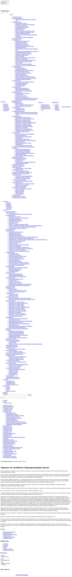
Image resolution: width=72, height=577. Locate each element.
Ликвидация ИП (19, 192)
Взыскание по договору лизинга (23, 121)
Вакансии (6, 110)
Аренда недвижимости (20, 135)
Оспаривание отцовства (21, 69)
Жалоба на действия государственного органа (26, 112)
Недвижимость (16, 132)
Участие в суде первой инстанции (23, 64)
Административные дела (19, 111)
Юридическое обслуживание (19, 158)
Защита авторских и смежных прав (23, 90)
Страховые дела (16, 107)
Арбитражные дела (45, 106)
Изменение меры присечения (22, 45)
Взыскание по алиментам (21, 127)
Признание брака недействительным (24, 70)
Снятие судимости (19, 56)
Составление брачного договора (23, 73)
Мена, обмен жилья (20, 141)
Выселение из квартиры (21, 25)
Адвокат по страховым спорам (22, 178)
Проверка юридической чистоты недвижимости (20, 326)
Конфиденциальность (8, 550)
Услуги (12, 14)
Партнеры (6, 106)
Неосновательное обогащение (22, 89)
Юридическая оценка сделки (22, 139)
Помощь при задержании (21, 59)
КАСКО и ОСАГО (19, 109)
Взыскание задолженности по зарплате (24, 81)
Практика (41, 102)
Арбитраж (15, 148)
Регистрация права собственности (23, 145)
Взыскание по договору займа (22, 120)
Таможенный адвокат (18, 157)
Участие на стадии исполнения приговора (25, 65)
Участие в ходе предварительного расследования (21, 248)
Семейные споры (17, 66)
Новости (57, 106)
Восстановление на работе (21, 83)
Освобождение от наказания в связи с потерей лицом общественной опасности (26, 52)
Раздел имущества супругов (22, 71)
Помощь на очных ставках (21, 55)
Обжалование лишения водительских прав (25, 99)
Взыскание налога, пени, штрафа (23, 168)
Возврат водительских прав (22, 97)
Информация (55, 102)
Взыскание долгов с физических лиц (24, 130)
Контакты (68, 106)
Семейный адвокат (8, 538)
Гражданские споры (17, 182)
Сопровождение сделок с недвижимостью (25, 140)
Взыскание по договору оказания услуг (24, 118)
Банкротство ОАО (19, 190)
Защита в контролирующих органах (24, 181)
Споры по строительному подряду (21, 173)
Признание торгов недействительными (24, 183)
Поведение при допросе (21, 42)
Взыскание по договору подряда (23, 123)
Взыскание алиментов (20, 74)
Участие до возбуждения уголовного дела (25, 60)
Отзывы (5, 546)
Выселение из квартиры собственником (25, 24)
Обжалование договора (9, 537)
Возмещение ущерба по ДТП (22, 93)
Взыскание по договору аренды (23, 117)
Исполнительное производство (22, 150)
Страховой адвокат (20, 108)
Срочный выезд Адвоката (19, 196)
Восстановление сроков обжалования (24, 155)
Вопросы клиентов (57, 109)
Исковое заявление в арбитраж (22, 151)
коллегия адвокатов (22, 575)
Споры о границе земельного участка (24, 104)
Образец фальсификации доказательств (24, 153)
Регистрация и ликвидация (19, 187)
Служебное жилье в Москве (22, 27)
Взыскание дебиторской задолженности (22, 172)
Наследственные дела (18, 18)
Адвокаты (5, 543)
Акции (56, 107)
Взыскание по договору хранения (23, 125)
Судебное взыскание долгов (22, 131)
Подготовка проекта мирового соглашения (25, 78)
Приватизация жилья (20, 28)
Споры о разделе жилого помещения (24, 37)
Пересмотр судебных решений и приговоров (23, 146)
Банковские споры (17, 17)
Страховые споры (17, 174)
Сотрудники (6, 109)
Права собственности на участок (23, 106)
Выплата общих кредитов (21, 75)
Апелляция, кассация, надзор (22, 41)
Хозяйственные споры (20, 154)
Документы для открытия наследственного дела (20, 214)
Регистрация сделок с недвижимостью (24, 134)
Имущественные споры (21, 186)
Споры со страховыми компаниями (23, 176)
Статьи (56, 104)
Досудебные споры (17, 38)
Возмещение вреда (17, 101)
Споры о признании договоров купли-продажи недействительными (24, 33)
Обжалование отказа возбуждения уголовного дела (21, 238)
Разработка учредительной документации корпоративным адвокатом (25, 162)
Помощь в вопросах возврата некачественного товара (22, 299)
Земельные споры (17, 102)
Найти (29, 395)
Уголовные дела (16, 39)
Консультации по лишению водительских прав (26, 98)
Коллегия (3, 101)
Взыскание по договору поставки (23, 129)
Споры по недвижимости (19, 165)
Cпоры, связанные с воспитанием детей (25, 76)
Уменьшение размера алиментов (23, 79)
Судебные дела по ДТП (21, 95)
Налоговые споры (17, 167)
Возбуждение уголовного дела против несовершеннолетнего (24, 47)
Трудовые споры (17, 80)
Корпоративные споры (18, 164)
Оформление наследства (9, 532)
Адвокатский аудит (20, 159)
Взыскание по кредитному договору (24, 126)
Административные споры (19, 179)
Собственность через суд (21, 23)
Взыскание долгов (17, 116)
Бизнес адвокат (19, 160)
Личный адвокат (17, 195)
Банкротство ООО (19, 191)
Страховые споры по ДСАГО (22, 177)
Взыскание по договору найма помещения (25, 122)
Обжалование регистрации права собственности (20, 321)
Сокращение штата (20, 85)
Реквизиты (6, 108)
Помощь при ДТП (17, 92)
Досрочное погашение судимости (23, 53)
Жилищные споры (17, 22)
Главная (5, 400)
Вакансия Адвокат (7, 548)
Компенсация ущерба (18, 169)
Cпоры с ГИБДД (19, 94)
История (6, 104)
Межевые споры (19, 103)
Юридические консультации (19, 197)
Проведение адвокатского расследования (25, 57)
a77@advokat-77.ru (5, 560)
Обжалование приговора (21, 43)
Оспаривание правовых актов (22, 149)
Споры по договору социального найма (25, 31)
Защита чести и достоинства (22, 185)
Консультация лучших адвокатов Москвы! (13, 7)
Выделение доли (19, 29)
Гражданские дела (17, 87)
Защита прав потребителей (21, 88)
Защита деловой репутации (22, 171)
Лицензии (6, 105)
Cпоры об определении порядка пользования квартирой (22, 226)
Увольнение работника (20, 84)
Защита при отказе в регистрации (23, 188)
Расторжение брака (20, 67)
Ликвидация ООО (19, 193)
